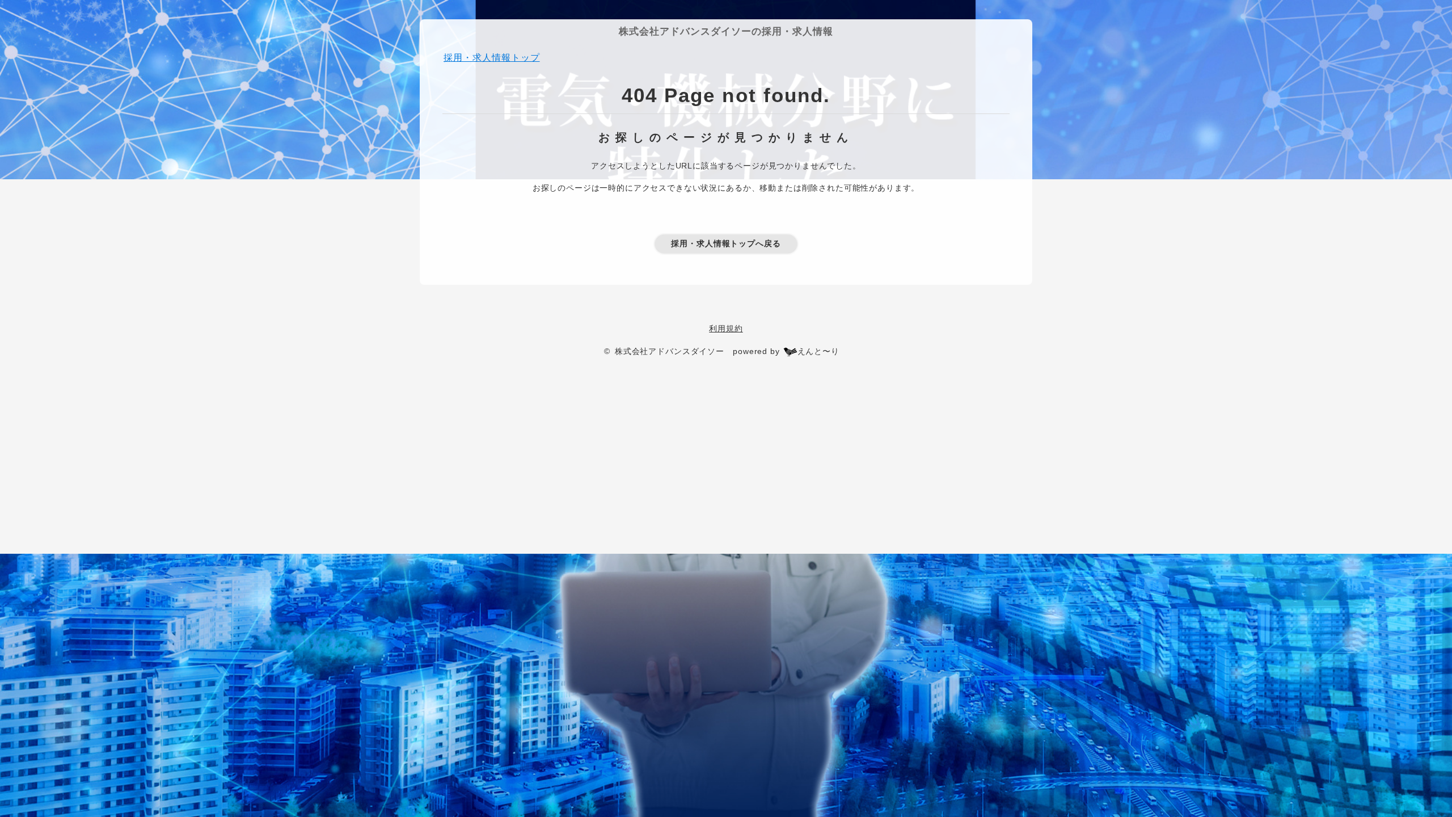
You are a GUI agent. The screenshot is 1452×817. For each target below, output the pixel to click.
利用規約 (725, 328)
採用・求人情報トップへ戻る (726, 243)
